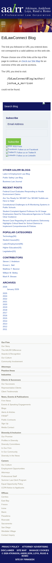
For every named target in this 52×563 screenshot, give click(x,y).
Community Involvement (12, 361)
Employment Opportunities (13, 469)
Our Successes (8, 384)
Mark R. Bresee (10, 276)
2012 (5, 326)
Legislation (7, 251)
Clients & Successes (11, 380)
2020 (5, 304)
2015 (5, 318)
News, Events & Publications (15, 397)
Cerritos (4, 497)
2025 (5, 293)
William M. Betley (10, 273)
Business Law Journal (12, 181)
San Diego (6, 527)
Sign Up (4, 424)
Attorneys (6, 367)
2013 (5, 324)
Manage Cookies (39, 550)
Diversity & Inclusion (11, 433)
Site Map (21, 550)
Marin (3, 512)
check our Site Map (30, 61)
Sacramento (6, 524)
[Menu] (3, 23)
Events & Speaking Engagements (16, 405)
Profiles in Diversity (9, 440)
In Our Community (9, 452)
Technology (8, 236)
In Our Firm (6, 448)
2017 (5, 313)
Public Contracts (8, 420)
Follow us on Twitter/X (26, 152)
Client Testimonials (9, 392)
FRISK (4, 416)
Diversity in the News (10, 456)
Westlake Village (8, 531)
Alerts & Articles (8, 412)
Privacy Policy (10, 547)
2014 (5, 321)
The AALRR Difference (11, 350)
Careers (5, 461)
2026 (5, 287)
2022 (5, 299)
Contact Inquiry (8, 535)
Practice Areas (8, 371)
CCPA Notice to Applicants (12, 488)
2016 (5, 315)
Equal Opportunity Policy (12, 484)
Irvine (3, 508)
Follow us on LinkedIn (26, 155)
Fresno (4, 504)
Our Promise (6, 437)
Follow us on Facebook (28, 149)
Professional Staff (9, 476)
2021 (5, 301)
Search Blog (11, 106)
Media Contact (7, 427)
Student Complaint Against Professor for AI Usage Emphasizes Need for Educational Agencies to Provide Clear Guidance (26, 214)
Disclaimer (7, 550)
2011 (5, 329)
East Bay (5, 501)
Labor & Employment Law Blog (16, 174)
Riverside (5, 520)
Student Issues (9, 240)
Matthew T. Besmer (11, 269)
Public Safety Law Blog (13, 177)
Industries (6, 375)
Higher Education (10, 247)
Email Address (16, 124)
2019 (5, 307)
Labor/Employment (11, 244)
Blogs (3, 408)
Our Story (5, 346)
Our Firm (5, 342)
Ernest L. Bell (8, 265)
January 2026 (13, 289)
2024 (5, 296)
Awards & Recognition (11, 354)
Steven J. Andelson (11, 261)
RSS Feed (17, 146)
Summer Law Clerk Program (13, 480)
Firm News (6, 401)
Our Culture (6, 358)
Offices (4, 493)
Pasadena (5, 516)
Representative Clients (11, 388)
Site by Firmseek (25, 559)
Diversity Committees (10, 444)
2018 (5, 310)
